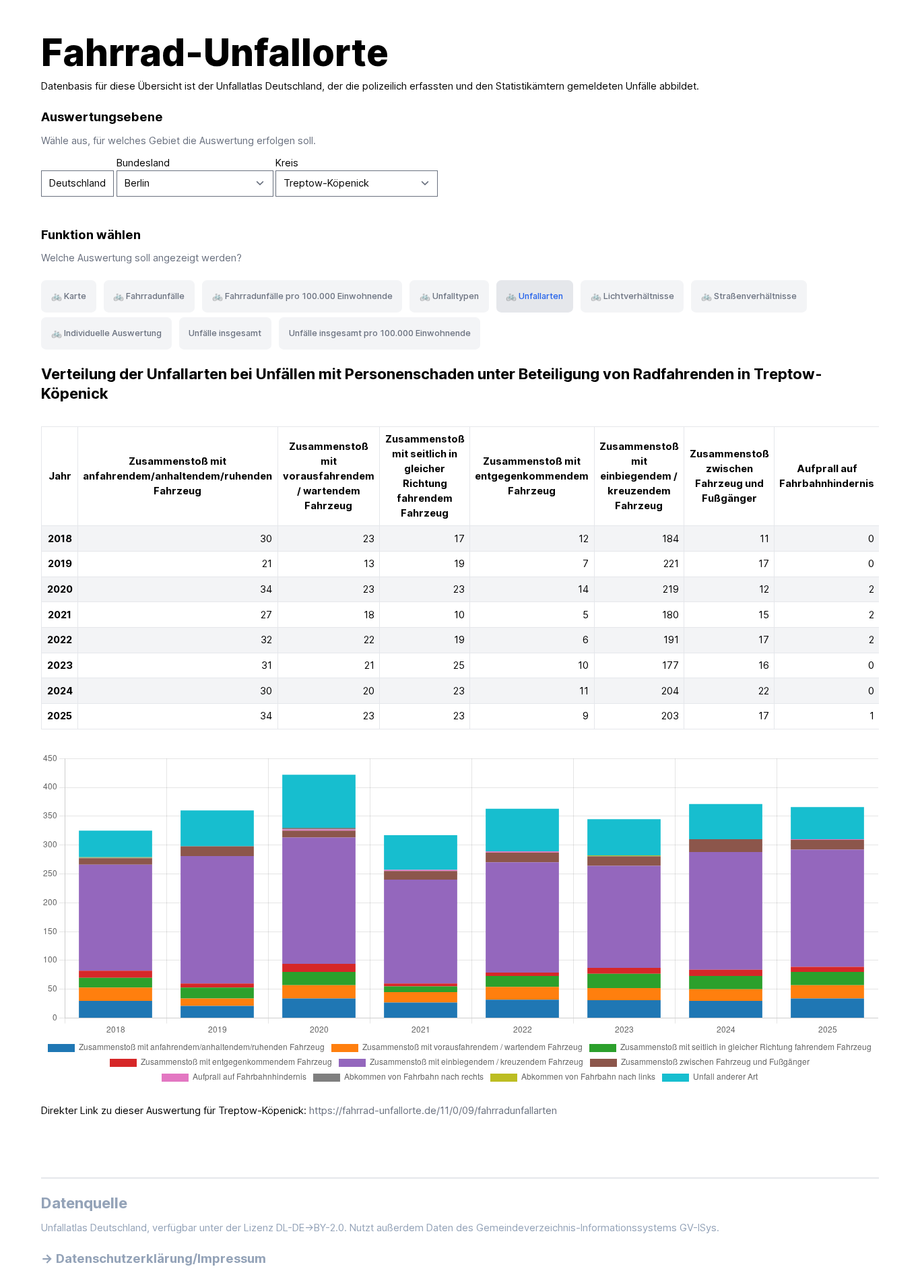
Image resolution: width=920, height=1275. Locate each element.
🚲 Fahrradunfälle (149, 296)
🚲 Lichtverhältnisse (632, 296)
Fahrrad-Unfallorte (215, 52)
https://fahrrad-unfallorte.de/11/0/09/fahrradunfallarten (433, 1111)
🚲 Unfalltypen (449, 296)
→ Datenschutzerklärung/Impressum (153, 1258)
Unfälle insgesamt (225, 333)
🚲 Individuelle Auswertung (106, 333)
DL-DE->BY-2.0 (310, 1228)
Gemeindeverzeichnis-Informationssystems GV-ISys (596, 1228)
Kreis (286, 163)
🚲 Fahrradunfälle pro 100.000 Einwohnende (302, 296)
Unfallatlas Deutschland (269, 86)
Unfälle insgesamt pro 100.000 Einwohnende (380, 333)
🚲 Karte (68, 296)
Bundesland (143, 163)
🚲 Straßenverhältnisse (749, 296)
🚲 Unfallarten (534, 296)
